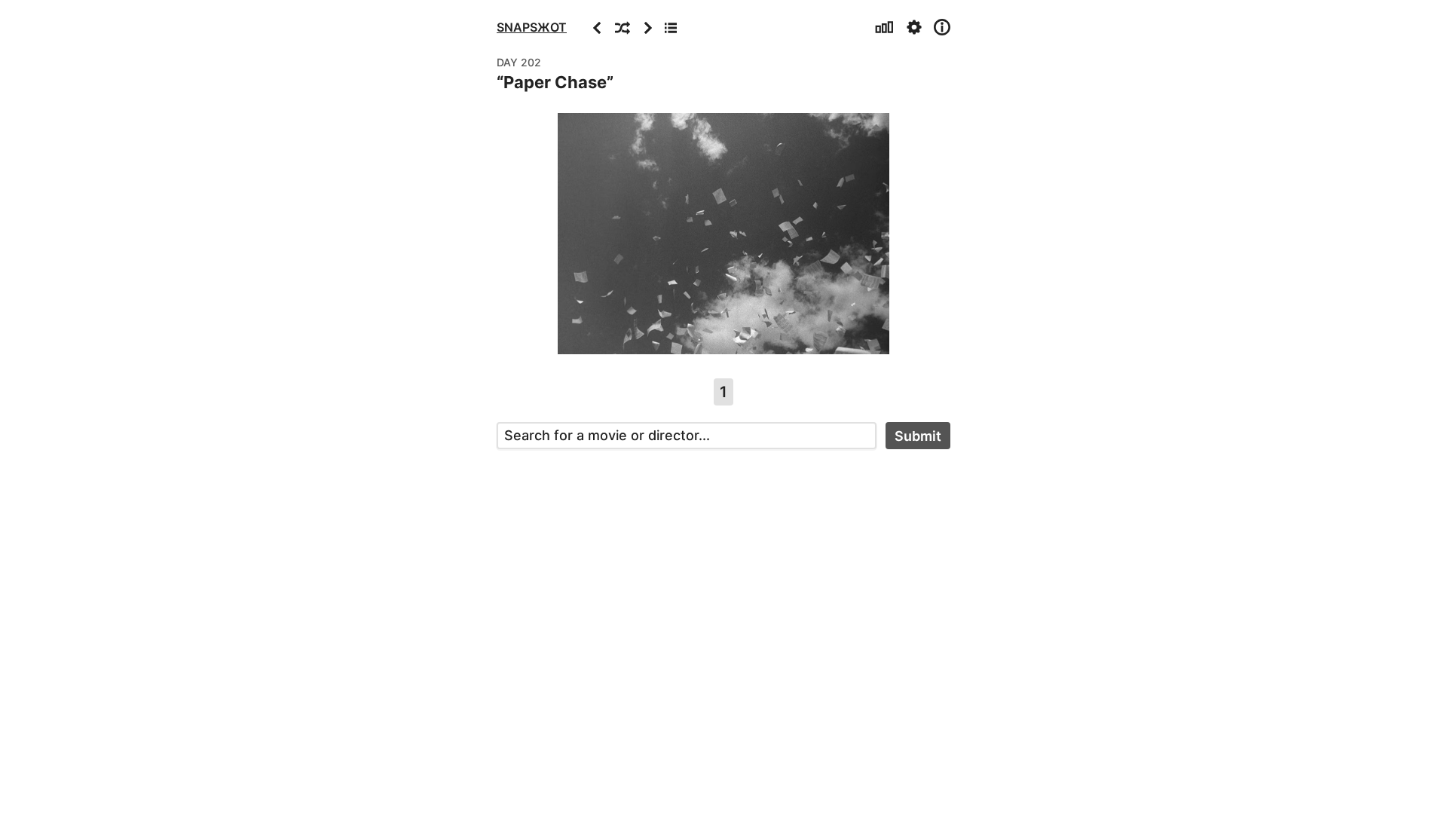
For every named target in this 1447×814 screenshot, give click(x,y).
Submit (918, 436)
